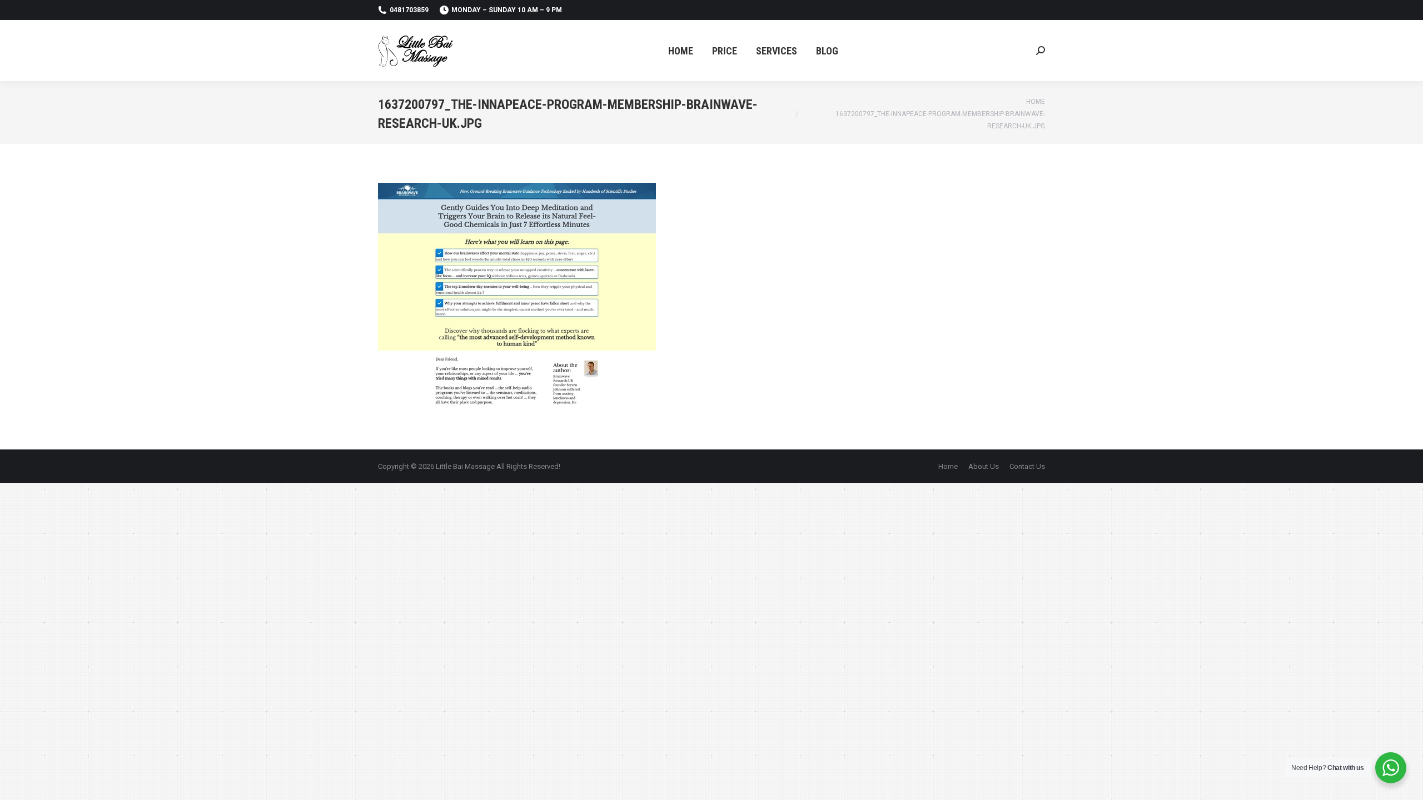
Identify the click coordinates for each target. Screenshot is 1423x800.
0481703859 (409, 10)
